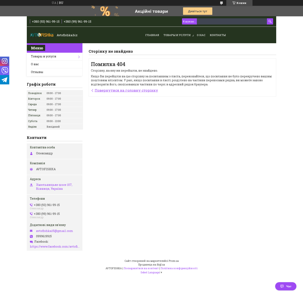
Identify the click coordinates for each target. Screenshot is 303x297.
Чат (288, 286)
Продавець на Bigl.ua (151, 264)
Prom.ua (174, 260)
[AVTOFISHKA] (42, 35)
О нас (201, 35)
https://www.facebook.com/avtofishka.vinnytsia (55, 246)
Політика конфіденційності (179, 268)
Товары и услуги (177, 35)
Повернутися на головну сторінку (126, 90)
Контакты (218, 35)
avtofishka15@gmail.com (54, 231)
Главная (152, 35)
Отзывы (37, 72)
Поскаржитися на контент (141, 268)
